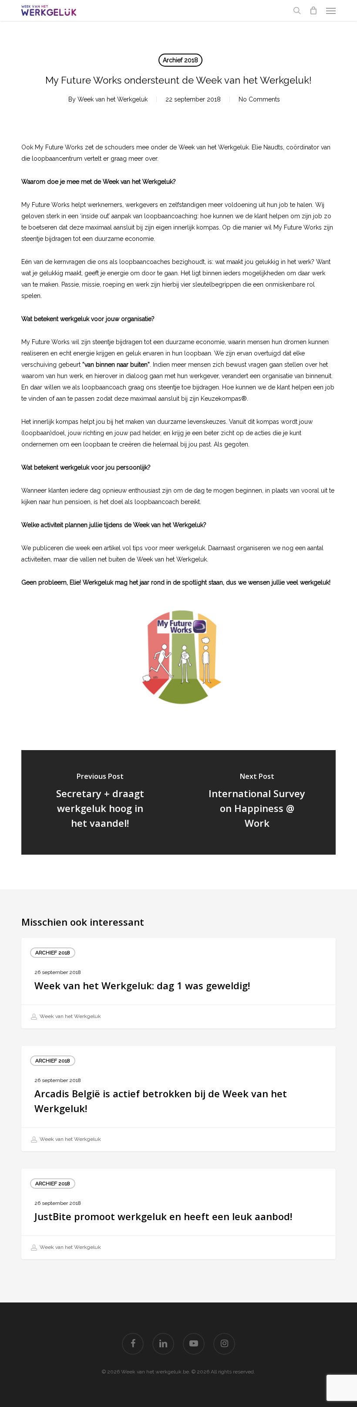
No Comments (259, 99)
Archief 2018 (180, 60)
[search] (297, 10)
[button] (331, 10)
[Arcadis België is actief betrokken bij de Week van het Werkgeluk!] (178, 1098)
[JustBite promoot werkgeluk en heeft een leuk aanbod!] (178, 1214)
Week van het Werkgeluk (112, 99)
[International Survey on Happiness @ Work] (257, 802)
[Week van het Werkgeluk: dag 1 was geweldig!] (178, 983)
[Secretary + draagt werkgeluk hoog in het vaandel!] (99, 802)
